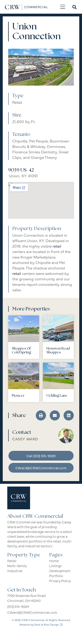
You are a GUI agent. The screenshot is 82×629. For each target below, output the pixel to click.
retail (57, 246)
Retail (17, 102)
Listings (55, 565)
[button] (63, 7)
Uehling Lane (56, 395)
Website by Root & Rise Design (39, 624)
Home (54, 560)
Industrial (14, 570)
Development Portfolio (59, 573)
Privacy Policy (60, 580)
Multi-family (17, 565)
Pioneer (18, 395)
